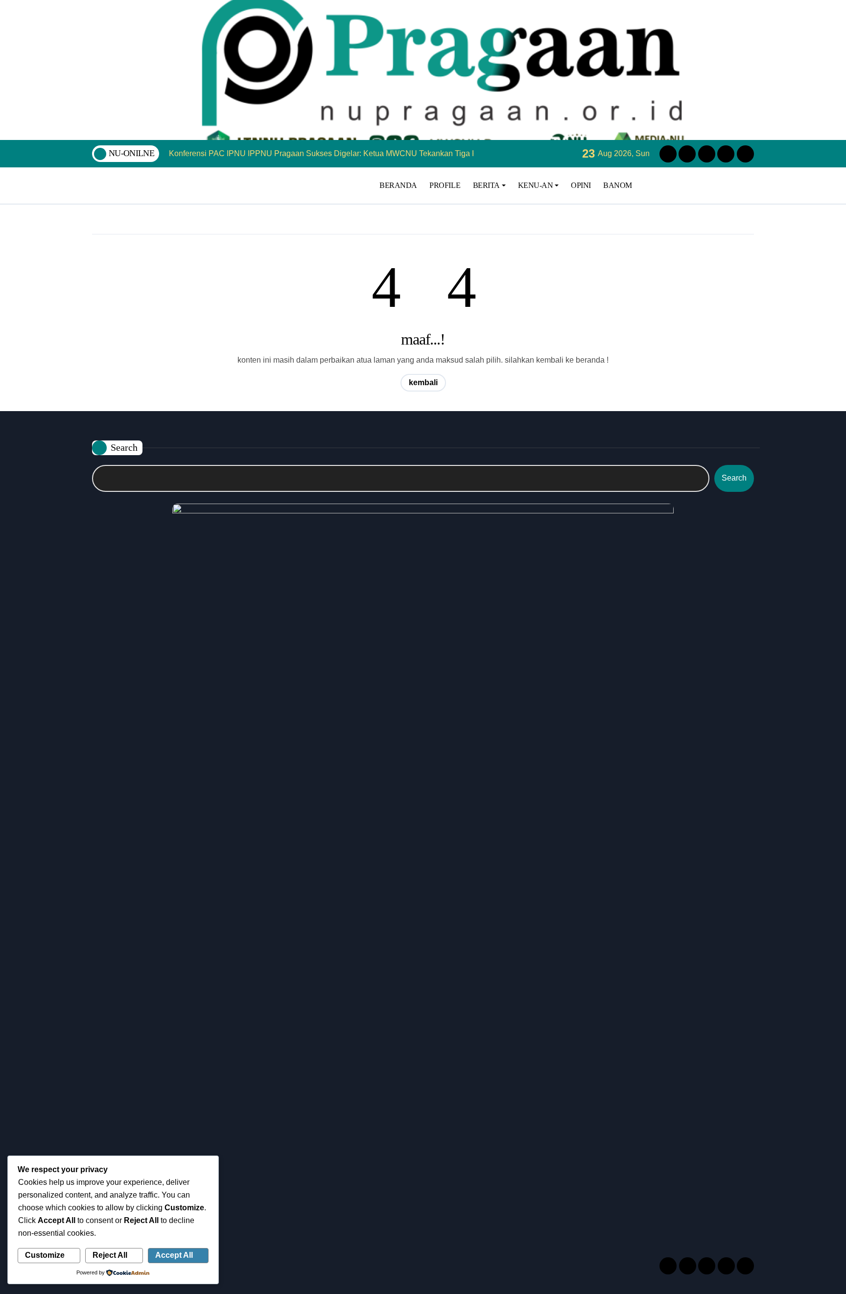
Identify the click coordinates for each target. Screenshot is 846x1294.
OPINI (581, 185)
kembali (423, 382)
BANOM (617, 185)
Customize (45, 1255)
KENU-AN (535, 185)
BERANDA (398, 185)
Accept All (174, 1255)
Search (124, 447)
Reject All (110, 1255)
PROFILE (444, 185)
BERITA (486, 185)
